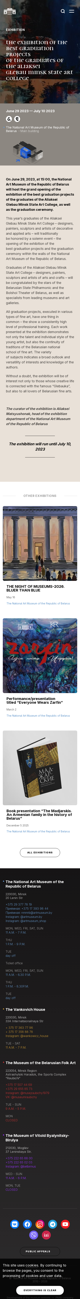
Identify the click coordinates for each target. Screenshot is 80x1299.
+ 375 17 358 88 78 (19, 1032)
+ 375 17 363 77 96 (19, 1028)
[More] (40, 559)
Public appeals (38, 1251)
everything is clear (40, 1290)
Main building (29, 131)
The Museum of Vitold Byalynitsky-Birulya (37, 1137)
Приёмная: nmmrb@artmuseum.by (29, 912)
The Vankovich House (25, 1009)
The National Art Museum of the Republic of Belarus (35, 884)
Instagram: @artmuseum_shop (26, 921)
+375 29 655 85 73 (19, 1089)
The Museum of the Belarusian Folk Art (41, 1063)
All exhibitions (40, 852)
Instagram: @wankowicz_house (27, 1036)
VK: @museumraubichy (21, 1097)
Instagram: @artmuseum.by (24, 917)
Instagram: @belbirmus (21, 1166)
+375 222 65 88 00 (19, 1158)
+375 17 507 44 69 (19, 1085)
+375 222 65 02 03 (19, 1162)
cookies (31, 1265)
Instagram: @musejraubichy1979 (27, 1093)
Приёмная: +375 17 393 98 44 (27, 908)
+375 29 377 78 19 (19, 904)
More (11, 603)
